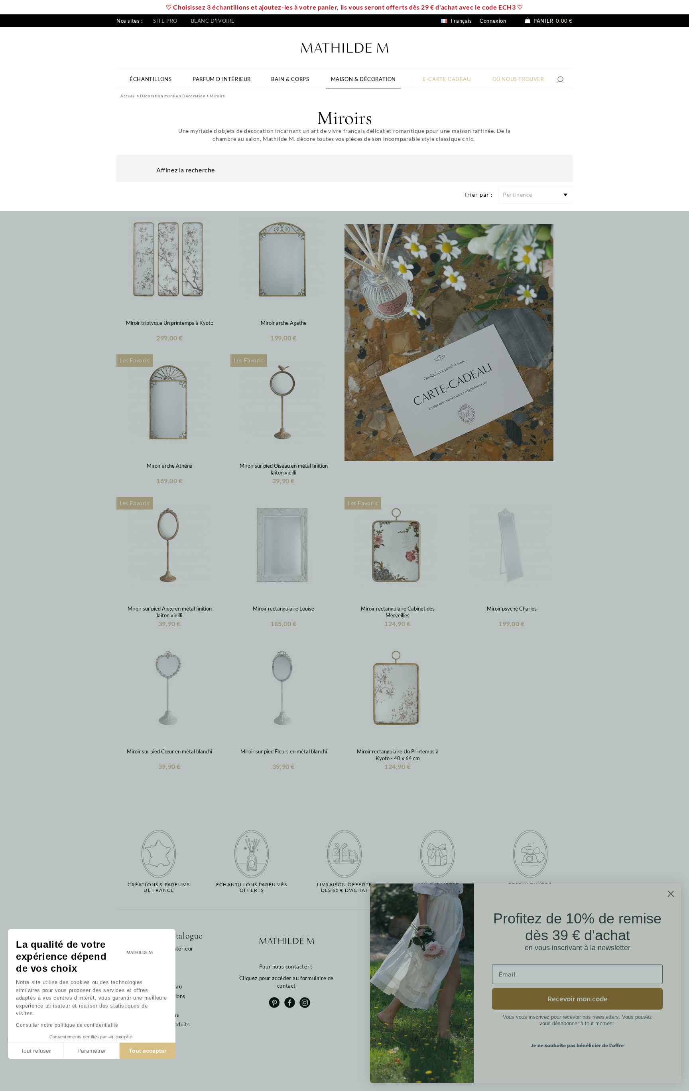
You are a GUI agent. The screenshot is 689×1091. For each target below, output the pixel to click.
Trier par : (478, 194)
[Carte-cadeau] (448, 342)
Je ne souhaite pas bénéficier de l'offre (577, 1045)
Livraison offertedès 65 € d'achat (344, 887)
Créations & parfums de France (159, 887)
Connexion (493, 21)
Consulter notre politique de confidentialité (67, 1025)
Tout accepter (147, 1051)
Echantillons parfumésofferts (251, 887)
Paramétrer (91, 1051)
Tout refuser (36, 1051)
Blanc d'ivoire (213, 21)
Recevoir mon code (577, 998)
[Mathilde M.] (344, 46)
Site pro (165, 21)
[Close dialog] (671, 894)
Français (460, 21)
